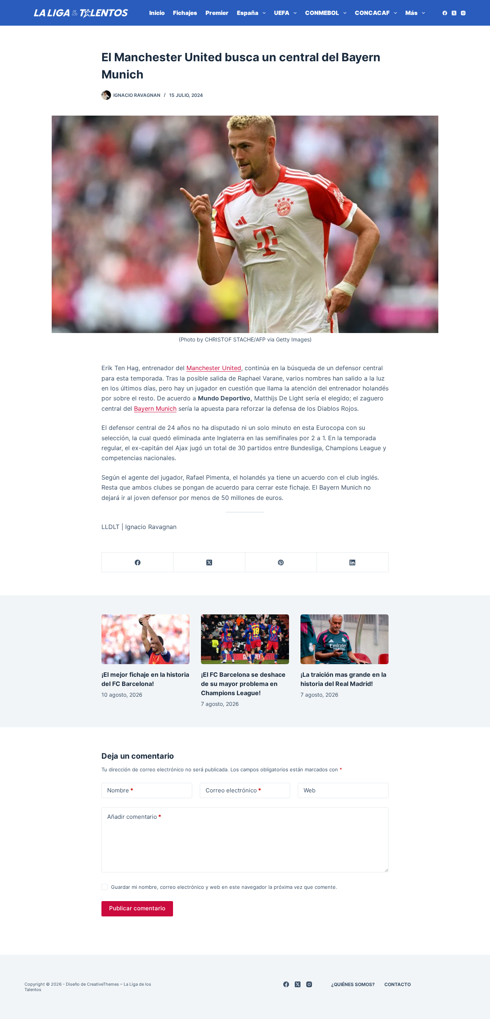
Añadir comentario (134, 816)
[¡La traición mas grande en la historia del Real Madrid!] (345, 639)
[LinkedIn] (353, 562)
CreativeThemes (103, 984)
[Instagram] (463, 13)
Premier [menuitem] (217, 12)
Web (309, 790)
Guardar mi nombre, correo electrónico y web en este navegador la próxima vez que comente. (224, 887)
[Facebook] (445, 13)
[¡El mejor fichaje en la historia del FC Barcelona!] (145, 639)
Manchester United (213, 368)
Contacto (397, 984)
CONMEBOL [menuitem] (322, 12)
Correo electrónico (233, 790)
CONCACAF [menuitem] (372, 12)
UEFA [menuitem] (281, 12)
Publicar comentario (137, 908)
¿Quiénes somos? (353, 984)
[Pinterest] (281, 562)
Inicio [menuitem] (157, 12)
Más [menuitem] (411, 12)
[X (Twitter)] (454, 13)
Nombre (120, 790)
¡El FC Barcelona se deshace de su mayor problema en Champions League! (243, 684)
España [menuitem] (247, 12)
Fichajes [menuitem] (185, 12)
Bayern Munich (155, 408)
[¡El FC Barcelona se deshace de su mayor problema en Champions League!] (245, 639)
